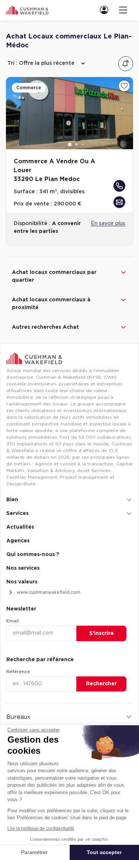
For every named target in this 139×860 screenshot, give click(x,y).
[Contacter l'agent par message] (119, 202)
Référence (18, 671)
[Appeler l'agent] (119, 186)
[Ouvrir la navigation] (123, 9)
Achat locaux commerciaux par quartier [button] (54, 276)
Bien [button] (12, 499)
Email (12, 621)
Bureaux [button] (18, 717)
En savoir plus (108, 223)
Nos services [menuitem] (23, 568)
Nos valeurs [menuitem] (21, 582)
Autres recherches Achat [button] (45, 327)
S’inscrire (101, 633)
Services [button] (17, 513)
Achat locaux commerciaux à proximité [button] (51, 303)
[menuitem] (106, 10)
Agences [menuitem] (18, 540)
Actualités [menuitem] (20, 527)
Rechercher (101, 683)
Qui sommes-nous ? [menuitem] (32, 554)
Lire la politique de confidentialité (40, 828)
